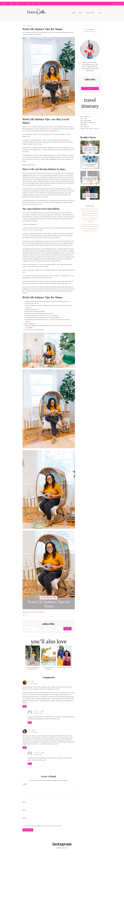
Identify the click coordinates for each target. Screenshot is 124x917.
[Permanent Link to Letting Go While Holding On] (64, 665)
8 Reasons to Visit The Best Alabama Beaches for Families (90, 179)
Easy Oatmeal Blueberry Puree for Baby (90, 165)
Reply (24, 706)
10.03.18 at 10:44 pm (33, 683)
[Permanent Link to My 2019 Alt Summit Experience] (48, 665)
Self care (48, 315)
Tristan (37, 177)
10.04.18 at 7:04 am (37, 713)
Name (24, 802)
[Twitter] (115, 1)
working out (31, 329)
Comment (25, 784)
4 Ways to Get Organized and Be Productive (32, 668)
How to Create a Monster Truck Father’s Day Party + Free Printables (90, 220)
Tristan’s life (26, 230)
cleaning (49, 129)
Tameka (30, 730)
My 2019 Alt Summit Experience (48, 668)
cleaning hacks (57, 319)
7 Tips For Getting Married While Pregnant (90, 195)
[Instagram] (119, 1)
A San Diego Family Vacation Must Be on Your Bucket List (90, 149)
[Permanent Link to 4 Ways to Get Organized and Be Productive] (32, 665)
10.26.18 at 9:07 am (37, 754)
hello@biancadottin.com (90, 31)
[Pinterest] (117, 1)
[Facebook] (113, 1)
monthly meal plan (62, 325)
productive (28, 307)
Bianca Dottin (37, 12)
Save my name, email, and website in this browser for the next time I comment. (43, 826)
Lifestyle (25, 25)
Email (24, 810)
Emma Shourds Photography (36, 612)
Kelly (29, 681)
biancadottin (64, 847)
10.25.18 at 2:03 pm (32, 732)
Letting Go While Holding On (64, 668)
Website (25, 818)
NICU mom (32, 179)
